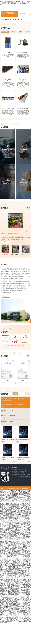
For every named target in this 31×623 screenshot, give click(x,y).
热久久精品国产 (26, 603)
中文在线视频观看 (5, 493)
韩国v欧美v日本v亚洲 (17, 592)
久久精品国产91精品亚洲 (12, 598)
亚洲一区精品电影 (17, 540)
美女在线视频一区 (25, 579)
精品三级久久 (13, 621)
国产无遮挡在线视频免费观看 (24, 559)
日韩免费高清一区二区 (23, 598)
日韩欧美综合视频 (22, 539)
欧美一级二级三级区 (22, 608)
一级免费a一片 (18, 541)
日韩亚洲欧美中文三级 (12, 559)
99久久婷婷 (4, 547)
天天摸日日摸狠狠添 (24, 561)
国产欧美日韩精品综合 (17, 603)
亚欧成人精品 (3, 535)
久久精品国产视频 (14, 497)
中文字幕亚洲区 (20, 614)
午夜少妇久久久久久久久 (16, 556)
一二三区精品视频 (7, 510)
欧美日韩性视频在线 (9, 534)
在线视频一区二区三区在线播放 (12, 504)
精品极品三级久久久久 (10, 529)
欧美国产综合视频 (6, 587)
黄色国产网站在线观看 (19, 501)
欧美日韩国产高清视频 (14, 551)
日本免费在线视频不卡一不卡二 (11, 528)
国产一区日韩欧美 (14, 493)
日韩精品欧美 (14, 510)
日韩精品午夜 (3, 598)
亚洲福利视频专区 (10, 620)
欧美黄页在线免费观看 (13, 518)
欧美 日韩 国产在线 (23, 560)
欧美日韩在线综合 (4, 553)
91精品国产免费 (25, 619)
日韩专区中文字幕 (9, 602)
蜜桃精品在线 (18, 533)
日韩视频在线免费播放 (11, 495)
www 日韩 (21, 600)
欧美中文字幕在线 (11, 564)
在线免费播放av (3, 611)
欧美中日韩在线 (26, 597)
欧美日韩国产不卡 (17, 514)
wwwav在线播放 (6, 556)
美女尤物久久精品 (8, 613)
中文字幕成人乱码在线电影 (14, 530)
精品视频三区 (19, 495)
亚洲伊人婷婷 (23, 530)
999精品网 (26, 568)
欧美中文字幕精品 (23, 497)
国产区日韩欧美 (23, 506)
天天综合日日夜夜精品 (9, 566)
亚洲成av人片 (11, 611)
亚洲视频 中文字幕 (25, 606)
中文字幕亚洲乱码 (18, 538)
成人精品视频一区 (4, 501)
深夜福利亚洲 (12, 531)
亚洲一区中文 (23, 532)
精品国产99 (20, 548)
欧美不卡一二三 (22, 591)
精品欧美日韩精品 (11, 536)
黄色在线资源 (14, 608)
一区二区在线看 (15, 509)
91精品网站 (26, 585)
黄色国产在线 (9, 506)
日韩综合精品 (23, 502)
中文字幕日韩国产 (6, 577)
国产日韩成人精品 (27, 513)
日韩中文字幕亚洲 (14, 554)
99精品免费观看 (5, 570)
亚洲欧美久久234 (23, 601)
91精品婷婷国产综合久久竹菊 (15, 553)
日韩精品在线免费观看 (20, 536)
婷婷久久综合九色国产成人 (16, 597)
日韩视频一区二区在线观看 (16, 563)
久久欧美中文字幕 (25, 587)
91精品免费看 (23, 503)
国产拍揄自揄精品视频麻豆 (15, 523)
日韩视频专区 (21, 567)
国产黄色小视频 (18, 546)
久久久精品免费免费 (18, 602)
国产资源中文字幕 (13, 570)
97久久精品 (11, 501)
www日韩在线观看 (5, 606)
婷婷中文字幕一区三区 (12, 524)
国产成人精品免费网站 (14, 607)
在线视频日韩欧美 (20, 583)
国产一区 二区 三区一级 (25, 500)
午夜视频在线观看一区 (25, 584)
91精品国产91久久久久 (5, 515)
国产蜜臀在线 (16, 500)
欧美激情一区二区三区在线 (18, 517)
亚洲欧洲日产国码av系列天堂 (9, 543)
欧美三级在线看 (22, 595)
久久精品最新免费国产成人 (12, 567)
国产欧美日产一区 (20, 616)
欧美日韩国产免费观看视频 (7, 496)
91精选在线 (5, 600)
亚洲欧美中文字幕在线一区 (13, 535)
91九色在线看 (8, 608)
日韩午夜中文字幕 (24, 590)
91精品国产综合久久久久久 (20, 496)
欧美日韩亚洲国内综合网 (12, 593)
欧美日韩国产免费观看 (18, 605)
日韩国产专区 (27, 548)
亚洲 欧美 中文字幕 (6, 565)
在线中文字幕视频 (11, 585)
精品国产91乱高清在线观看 (14, 532)
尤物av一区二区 (17, 534)
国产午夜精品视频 (21, 505)
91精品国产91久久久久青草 (22, 525)
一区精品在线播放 (8, 603)
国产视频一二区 (25, 550)
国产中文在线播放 (10, 590)
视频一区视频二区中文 (13, 578)
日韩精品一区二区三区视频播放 (8, 525)
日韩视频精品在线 (26, 523)
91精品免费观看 (3, 532)
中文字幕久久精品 (12, 588)
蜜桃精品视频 (15, 520)
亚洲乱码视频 (14, 577)
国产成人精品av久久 (9, 538)
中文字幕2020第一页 (18, 571)
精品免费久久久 (26, 531)
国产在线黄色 (5, 545)
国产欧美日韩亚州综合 (7, 540)
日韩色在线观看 (15, 561)
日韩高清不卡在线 (23, 607)
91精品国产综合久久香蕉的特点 (12, 503)
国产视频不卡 (26, 615)
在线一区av (11, 533)
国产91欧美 (2, 495)
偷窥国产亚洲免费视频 (19, 573)
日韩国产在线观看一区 (14, 601)
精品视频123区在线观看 (5, 549)
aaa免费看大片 (3, 524)
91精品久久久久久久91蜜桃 (6, 514)
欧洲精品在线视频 (20, 543)
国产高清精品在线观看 (13, 600)
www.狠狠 (24, 540)
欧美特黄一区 (9, 550)
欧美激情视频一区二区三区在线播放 (10, 522)
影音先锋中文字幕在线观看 (11, 596)
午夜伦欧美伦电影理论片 (21, 529)
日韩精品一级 (11, 586)
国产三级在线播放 (8, 617)
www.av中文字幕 (8, 592)
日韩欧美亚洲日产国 (21, 621)
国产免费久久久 (26, 592)
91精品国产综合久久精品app (14, 512)
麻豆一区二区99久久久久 (12, 572)
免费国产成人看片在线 (18, 555)
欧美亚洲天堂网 (11, 541)
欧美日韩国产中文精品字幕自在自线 (8, 610)
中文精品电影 (14, 568)
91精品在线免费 (22, 521)
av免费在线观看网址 (7, 582)
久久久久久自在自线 (19, 586)
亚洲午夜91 (7, 497)
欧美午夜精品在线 (26, 514)
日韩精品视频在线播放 (11, 614)
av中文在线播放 (12, 562)
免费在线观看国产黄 (9, 576)
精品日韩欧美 (28, 494)
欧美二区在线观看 (21, 580)
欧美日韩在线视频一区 (10, 615)
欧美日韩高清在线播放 (12, 548)
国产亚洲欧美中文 (8, 579)
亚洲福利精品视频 (13, 527)
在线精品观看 (5, 533)
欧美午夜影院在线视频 (7, 516)
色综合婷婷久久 (6, 554)
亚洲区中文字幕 (13, 581)
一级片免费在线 (23, 498)
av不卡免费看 (11, 511)
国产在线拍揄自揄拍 (22, 570)
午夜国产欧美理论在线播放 (17, 526)
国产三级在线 (16, 502)
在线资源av (4, 572)
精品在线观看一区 (6, 575)
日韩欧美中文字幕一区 (11, 583)
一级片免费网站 (22, 544)
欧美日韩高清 (13, 616)
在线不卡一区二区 (22, 520)
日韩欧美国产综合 (19, 542)
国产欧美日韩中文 (11, 618)
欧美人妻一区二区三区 (10, 542)
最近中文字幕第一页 (15, 575)
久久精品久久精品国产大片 (12, 609)
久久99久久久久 (5, 523)
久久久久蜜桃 (5, 527)
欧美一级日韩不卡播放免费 (15, 545)
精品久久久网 (11, 546)
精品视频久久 (15, 544)
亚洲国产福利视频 (4, 560)
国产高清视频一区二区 (17, 617)
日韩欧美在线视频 (6, 568)
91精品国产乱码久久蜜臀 (24, 609)
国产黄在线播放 (19, 531)
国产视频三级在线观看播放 (13, 604)
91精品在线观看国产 (12, 580)
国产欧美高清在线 (8, 544)
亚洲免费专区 (17, 566)
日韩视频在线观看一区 (24, 507)
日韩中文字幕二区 (18, 508)
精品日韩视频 (14, 505)
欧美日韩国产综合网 (16, 550)
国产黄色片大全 (9, 500)
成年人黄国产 (25, 556)
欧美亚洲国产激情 (23, 535)
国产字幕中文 (20, 581)
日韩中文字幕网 (19, 615)
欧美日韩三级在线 (13, 539)
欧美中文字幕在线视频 (23, 577)
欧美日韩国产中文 (18, 620)
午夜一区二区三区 (9, 502)
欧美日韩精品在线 (18, 611)
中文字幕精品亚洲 (6, 619)
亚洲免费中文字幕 (22, 578)
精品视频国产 (3, 604)
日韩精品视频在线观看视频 (18, 494)
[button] (7, 345)
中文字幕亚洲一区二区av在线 (12, 498)
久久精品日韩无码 (24, 504)
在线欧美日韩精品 (6, 597)
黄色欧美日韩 (3, 585)
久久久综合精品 (15, 506)
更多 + (28, 207)
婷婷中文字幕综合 (8, 507)
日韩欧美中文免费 (23, 613)
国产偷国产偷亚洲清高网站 (18, 599)
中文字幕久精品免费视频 (10, 589)
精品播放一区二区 (22, 527)
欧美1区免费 (21, 568)
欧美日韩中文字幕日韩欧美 (18, 516)
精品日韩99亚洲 (22, 572)
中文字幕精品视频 (19, 564)
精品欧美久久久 (25, 533)
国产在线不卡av (8, 561)
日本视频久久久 (22, 528)
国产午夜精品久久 (16, 582)
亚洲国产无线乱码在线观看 (13, 547)
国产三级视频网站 (13, 558)
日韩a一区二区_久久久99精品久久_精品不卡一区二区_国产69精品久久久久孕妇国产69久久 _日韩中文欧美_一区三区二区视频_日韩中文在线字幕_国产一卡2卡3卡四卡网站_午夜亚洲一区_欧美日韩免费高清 (15, 3)
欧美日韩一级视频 (20, 562)
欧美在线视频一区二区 (7, 555)
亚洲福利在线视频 (9, 573)
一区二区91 (6, 539)
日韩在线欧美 (22, 493)
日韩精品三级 (24, 566)
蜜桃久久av (16, 576)
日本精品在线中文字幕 (16, 619)
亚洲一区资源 (21, 593)
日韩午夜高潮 (15, 507)
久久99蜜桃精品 (23, 547)
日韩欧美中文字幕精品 (23, 518)
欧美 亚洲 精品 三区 (18, 511)
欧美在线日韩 (3, 564)
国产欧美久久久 (9, 571)
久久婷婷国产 (9, 552)
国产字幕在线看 (21, 558)
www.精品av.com (26, 563)
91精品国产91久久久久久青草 (23, 610)
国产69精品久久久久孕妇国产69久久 (19, 549)
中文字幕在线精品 (8, 517)
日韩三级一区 (26, 508)
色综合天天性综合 (26, 534)
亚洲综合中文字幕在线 (7, 605)
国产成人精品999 (15, 515)
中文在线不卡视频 (14, 521)
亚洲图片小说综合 (25, 512)
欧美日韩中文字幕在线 (17, 513)
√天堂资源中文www (22, 510)
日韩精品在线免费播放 (14, 560)
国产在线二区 (3, 593)
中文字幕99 (8, 526)
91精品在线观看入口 (25, 552)
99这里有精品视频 (16, 579)
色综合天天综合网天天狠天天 (18, 565)
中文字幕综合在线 (16, 552)
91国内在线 (9, 584)
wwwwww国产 (8, 494)
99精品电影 (16, 590)
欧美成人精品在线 (5, 563)
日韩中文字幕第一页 (15, 587)
